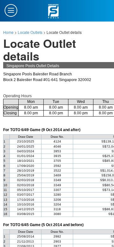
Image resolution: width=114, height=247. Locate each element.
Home (8, 32)
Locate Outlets (30, 32)
